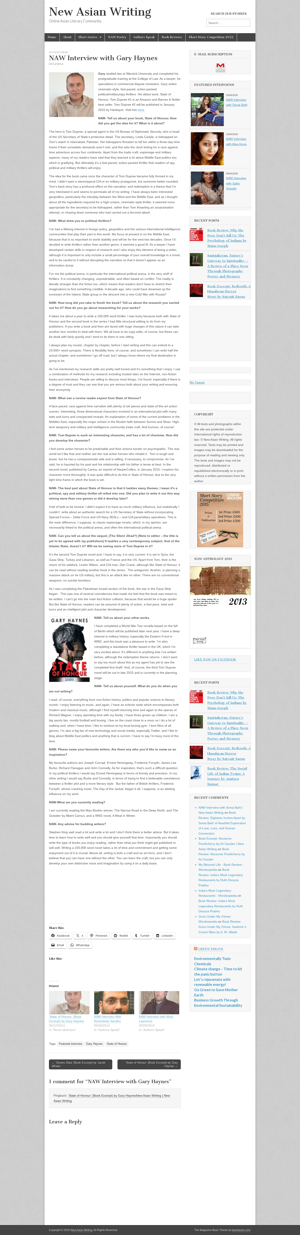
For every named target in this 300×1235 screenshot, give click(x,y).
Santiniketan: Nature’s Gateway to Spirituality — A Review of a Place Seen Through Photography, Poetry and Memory (227, 266)
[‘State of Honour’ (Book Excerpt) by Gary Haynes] (69, 1002)
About (67, 37)
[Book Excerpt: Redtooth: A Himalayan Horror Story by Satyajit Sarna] (196, 291)
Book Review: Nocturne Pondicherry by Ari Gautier (222, 854)
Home (52, 37)
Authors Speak (144, 37)
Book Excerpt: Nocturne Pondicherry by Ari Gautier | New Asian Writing (221, 844)
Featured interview (70, 1043)
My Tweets (197, 382)
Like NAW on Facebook (215, 659)
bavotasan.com (241, 1230)
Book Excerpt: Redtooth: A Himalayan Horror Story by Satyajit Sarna (229, 291)
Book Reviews (172, 37)
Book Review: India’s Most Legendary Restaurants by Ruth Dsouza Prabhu (221, 906)
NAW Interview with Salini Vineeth (236, 183)
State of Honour (117, 1043)
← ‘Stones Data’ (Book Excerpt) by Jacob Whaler (78, 1064)
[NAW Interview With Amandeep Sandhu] (114, 1002)
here (141, 110)
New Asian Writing (100, 11)
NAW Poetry (117, 37)
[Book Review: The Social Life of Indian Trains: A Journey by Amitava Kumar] (196, 773)
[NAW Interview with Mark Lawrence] (159, 1002)
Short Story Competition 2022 (211, 37)
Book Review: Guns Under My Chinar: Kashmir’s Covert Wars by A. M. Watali (222, 927)
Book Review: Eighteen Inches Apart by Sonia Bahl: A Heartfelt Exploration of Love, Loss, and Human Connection (222, 823)
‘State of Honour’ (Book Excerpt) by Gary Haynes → (152, 1064)
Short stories (88, 37)
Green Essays (210, 949)
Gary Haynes (94, 1043)
